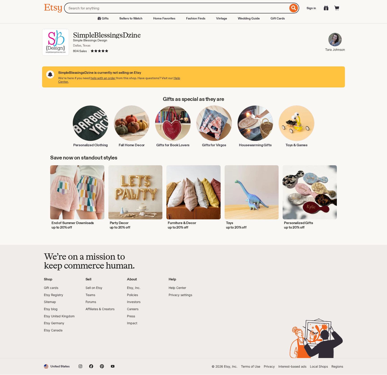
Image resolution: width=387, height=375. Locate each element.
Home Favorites (164, 18)
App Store (59, 345)
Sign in (311, 8)
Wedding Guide (249, 18)
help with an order (103, 78)
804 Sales (80, 51)
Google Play (93, 345)
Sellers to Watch (130, 18)
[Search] (293, 8)
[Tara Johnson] (335, 40)
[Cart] (336, 8)
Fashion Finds (195, 18)
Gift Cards (278, 18)
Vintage (221, 18)
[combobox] (176, 8)
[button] (57, 366)
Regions (337, 366)
